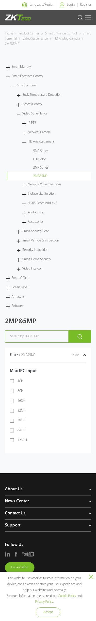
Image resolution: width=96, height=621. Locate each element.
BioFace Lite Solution (42, 194)
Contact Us (15, 513)
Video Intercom (32, 269)
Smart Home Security (36, 259)
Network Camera (39, 132)
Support (12, 525)
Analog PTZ (36, 212)
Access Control (32, 104)
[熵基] (18, 17)
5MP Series (40, 151)
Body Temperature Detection (42, 95)
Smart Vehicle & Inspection (40, 240)
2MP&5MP (12, 44)
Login (71, 5)
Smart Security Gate (35, 231)
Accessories (35, 222)
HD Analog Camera (66, 39)
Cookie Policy (67, 596)
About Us (14, 489)
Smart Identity (21, 67)
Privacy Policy (44, 602)
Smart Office (20, 278)
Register (85, 5)
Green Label (20, 287)
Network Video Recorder (44, 184)
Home (9, 33)
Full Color (39, 159)
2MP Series (40, 168)
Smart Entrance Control (61, 33)
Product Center (29, 33)
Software (18, 306)
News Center (17, 501)
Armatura (18, 297)
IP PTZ (32, 123)
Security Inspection (35, 250)
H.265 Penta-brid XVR (42, 203)
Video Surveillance (35, 39)
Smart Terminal (27, 85)
